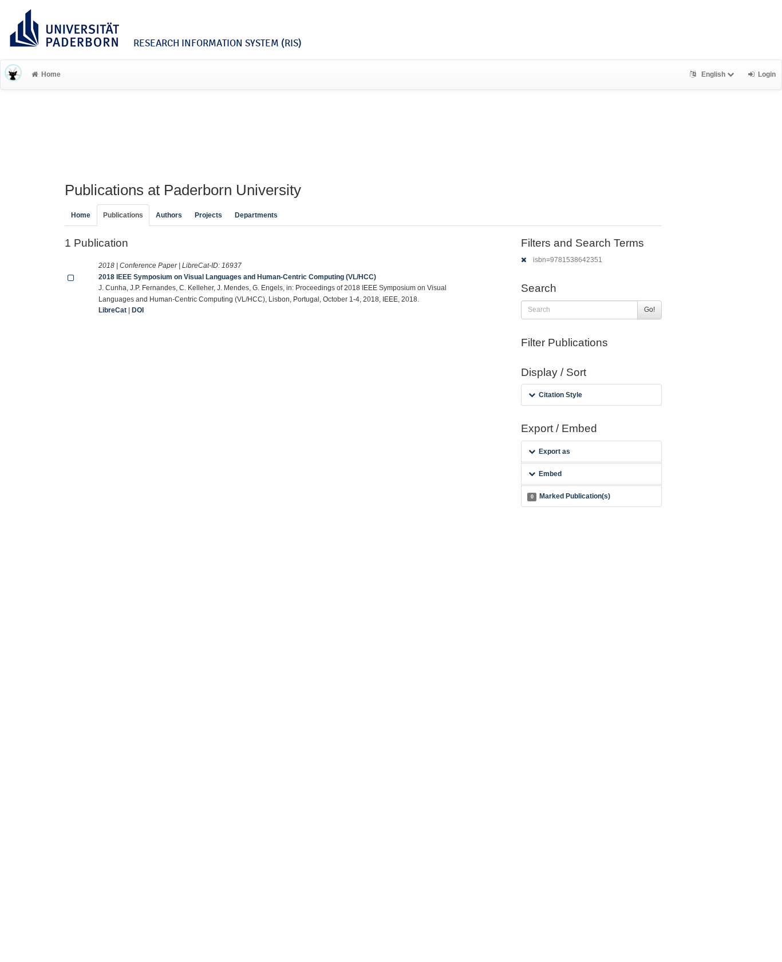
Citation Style (560, 395)
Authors (169, 215)
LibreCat (112, 310)
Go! (649, 310)
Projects (208, 215)
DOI (138, 310)
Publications (123, 215)
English (713, 74)
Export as (554, 452)
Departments (256, 215)
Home (51, 74)
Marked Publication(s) (570, 496)
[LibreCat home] (13, 74)
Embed (550, 474)
